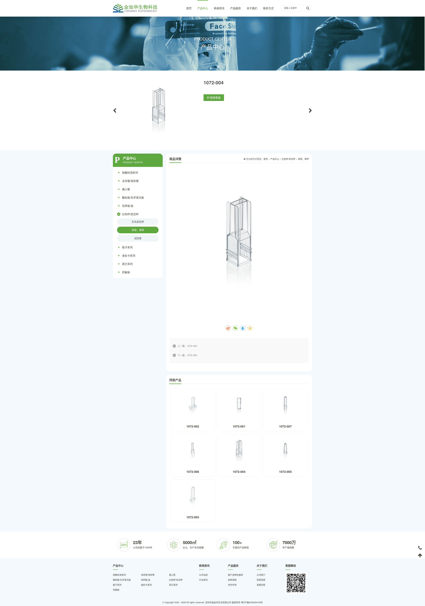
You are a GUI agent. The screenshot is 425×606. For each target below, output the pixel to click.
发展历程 (261, 584)
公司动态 (203, 574)
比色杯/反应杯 (130, 214)
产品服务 (235, 8)
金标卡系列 (128, 256)
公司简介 (261, 574)
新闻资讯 (219, 8)
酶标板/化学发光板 (133, 197)
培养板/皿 (127, 206)
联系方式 (268, 8)
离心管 (126, 189)
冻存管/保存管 (130, 181)
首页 (189, 8)
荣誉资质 (261, 579)
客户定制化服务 (235, 574)
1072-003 (192, 345)
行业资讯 (203, 579)
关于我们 (252, 8)
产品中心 (202, 8)
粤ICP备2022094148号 (252, 602)
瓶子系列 (127, 247)
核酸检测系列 (130, 172)
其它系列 (127, 264)
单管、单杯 (138, 230)
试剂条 (138, 238)
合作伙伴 (232, 584)
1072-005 (192, 355)
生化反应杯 (138, 221)
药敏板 (126, 272)
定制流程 (232, 579)
